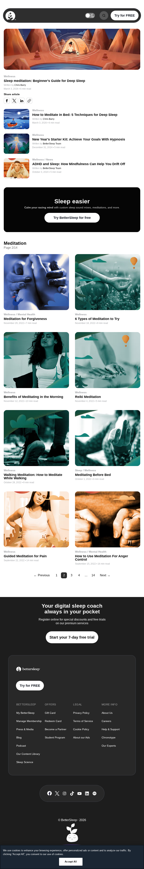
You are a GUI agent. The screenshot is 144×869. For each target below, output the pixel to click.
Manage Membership (29, 721)
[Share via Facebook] (7, 101)
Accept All (71, 861)
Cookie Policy (81, 729)
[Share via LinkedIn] (22, 101)
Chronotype (109, 737)
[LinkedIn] (87, 793)
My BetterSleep (25, 712)
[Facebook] (49, 793)
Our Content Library (28, 753)
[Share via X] (14, 101)
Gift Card (50, 712)
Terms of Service (83, 721)
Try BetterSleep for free (72, 218)
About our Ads (81, 737)
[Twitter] (57, 793)
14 (93, 575)
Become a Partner (55, 729)
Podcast (21, 745)
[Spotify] (94, 793)
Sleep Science (24, 762)
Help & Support (111, 729)
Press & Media (25, 729)
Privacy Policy (81, 712)
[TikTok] (72, 793)
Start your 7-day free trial (72, 637)
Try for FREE (124, 15)
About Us (107, 712)
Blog (19, 737)
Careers (106, 721)
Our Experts (109, 745)
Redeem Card (53, 721)
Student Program (55, 737)
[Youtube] (79, 793)
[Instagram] (64, 793)
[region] (72, 857)
